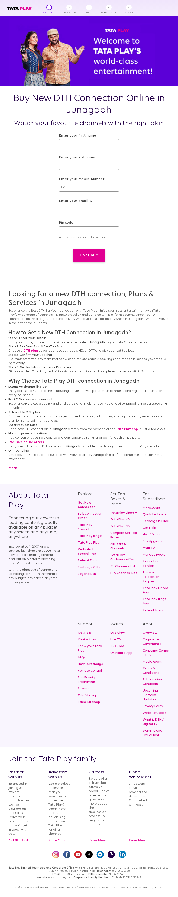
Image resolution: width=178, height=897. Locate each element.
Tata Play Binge (90, 536)
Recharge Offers (90, 567)
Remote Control (90, 671)
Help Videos (152, 534)
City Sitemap (87, 695)
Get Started (18, 840)
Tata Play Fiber (89, 542)
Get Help (149, 528)
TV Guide (117, 646)
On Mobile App (121, 653)
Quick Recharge (154, 514)
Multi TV (149, 548)
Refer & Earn (87, 560)
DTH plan (30, 351)
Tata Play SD (120, 526)
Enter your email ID (75, 201)
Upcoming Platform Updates (150, 695)
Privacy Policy (153, 706)
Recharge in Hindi (156, 521)
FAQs (82, 657)
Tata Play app (127, 429)
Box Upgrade (152, 541)
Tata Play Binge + (123, 513)
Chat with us (87, 639)
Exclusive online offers (26, 442)
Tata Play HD (120, 519)
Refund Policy (153, 610)
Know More (57, 840)
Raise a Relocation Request (151, 577)
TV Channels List (122, 566)
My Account (151, 508)
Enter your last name (77, 157)
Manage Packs (154, 555)
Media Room (152, 662)
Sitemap (84, 688)
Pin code (66, 223)
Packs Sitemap (89, 702)
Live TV (115, 639)
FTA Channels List (123, 573)
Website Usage (154, 713)
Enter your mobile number (82, 179)
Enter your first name (77, 136)
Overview (117, 633)
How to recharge (90, 664)
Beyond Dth (87, 574)
